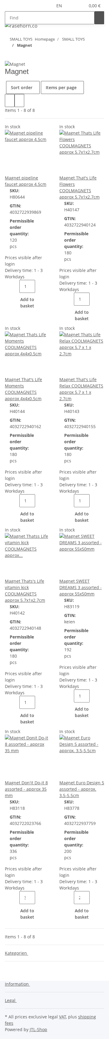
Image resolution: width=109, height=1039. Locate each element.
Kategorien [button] (16, 953)
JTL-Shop (38, 1029)
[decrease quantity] (14, 286)
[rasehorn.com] (21, 26)
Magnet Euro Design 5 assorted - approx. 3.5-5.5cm (81, 789)
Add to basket (27, 303)
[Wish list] (80, 5)
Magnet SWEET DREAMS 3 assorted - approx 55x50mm (80, 587)
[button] (73, 5)
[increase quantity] (40, 286)
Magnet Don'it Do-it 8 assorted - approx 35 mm (26, 789)
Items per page (61, 87)
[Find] (99, 17)
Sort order (21, 87)
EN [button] (59, 5)
